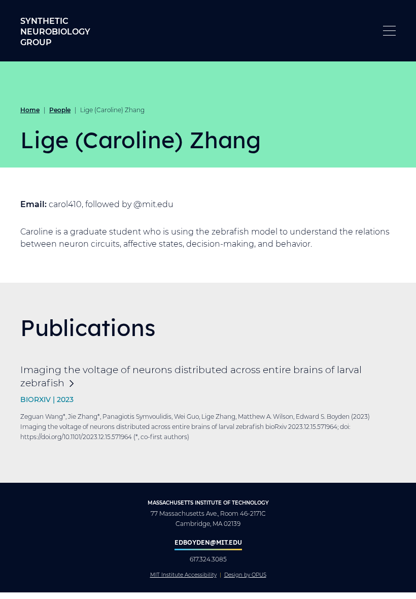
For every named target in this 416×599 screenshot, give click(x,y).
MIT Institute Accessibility (183, 575)
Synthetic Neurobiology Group (55, 31)
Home (30, 110)
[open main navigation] (389, 31)
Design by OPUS (245, 575)
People (60, 110)
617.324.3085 (208, 559)
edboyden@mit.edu (208, 542)
